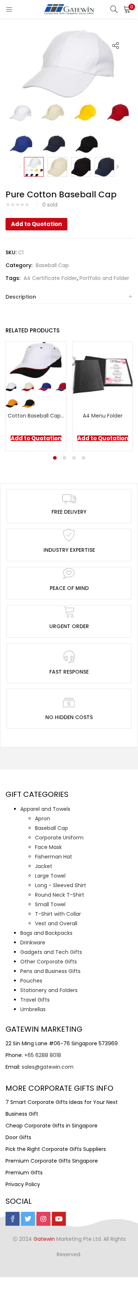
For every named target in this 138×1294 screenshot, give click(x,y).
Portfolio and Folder (104, 278)
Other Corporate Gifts (48, 961)
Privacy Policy (23, 1184)
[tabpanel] (36, 396)
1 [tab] (55, 458)
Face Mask (48, 847)
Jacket (43, 866)
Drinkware (32, 942)
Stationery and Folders (49, 990)
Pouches (31, 980)
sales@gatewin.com (48, 1067)
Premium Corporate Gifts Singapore (52, 1160)
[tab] (69, 297)
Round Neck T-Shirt (59, 894)
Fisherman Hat (53, 856)
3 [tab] (74, 458)
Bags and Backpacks (46, 933)
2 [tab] (64, 458)
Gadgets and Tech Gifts (51, 952)
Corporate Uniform (59, 837)
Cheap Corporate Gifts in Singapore (52, 1125)
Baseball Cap (52, 265)
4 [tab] (83, 458)
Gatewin (44, 1239)
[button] (126, 9)
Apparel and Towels (45, 809)
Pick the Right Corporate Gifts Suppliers (56, 1149)
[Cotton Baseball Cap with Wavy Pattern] (36, 374)
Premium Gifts (24, 1172)
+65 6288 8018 (42, 1055)
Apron (42, 818)
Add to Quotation (36, 224)
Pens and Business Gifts (50, 971)
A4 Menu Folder (103, 415)
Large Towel (50, 875)
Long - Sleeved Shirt (60, 885)
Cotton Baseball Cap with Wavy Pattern (36, 415)
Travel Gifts (35, 999)
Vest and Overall (56, 923)
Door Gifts (18, 1137)
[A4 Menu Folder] (102, 374)
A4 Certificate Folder (50, 278)
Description (21, 296)
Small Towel (50, 904)
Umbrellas (33, 1009)
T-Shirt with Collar (58, 914)
